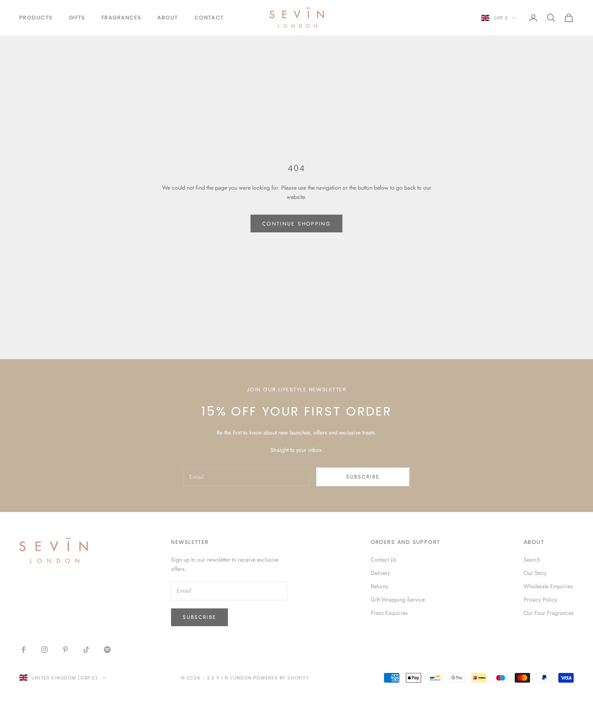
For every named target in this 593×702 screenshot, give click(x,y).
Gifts (77, 17)
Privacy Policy (540, 599)
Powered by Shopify (281, 678)
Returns (379, 586)
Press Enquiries (389, 613)
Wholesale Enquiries (548, 586)
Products (36, 17)
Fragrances (122, 17)
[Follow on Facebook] (23, 650)
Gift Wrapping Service (398, 599)
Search (532, 560)
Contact (209, 17)
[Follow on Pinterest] (65, 650)
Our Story (535, 573)
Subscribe (363, 477)
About (167, 17)
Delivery (380, 573)
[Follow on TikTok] (86, 650)
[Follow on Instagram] (44, 650)
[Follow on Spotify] (107, 650)
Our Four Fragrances (549, 613)
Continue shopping (296, 224)
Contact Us (384, 560)
